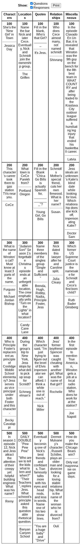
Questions (40, 3)
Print (56, 5)
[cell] (9, 91)
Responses (41, 7)
